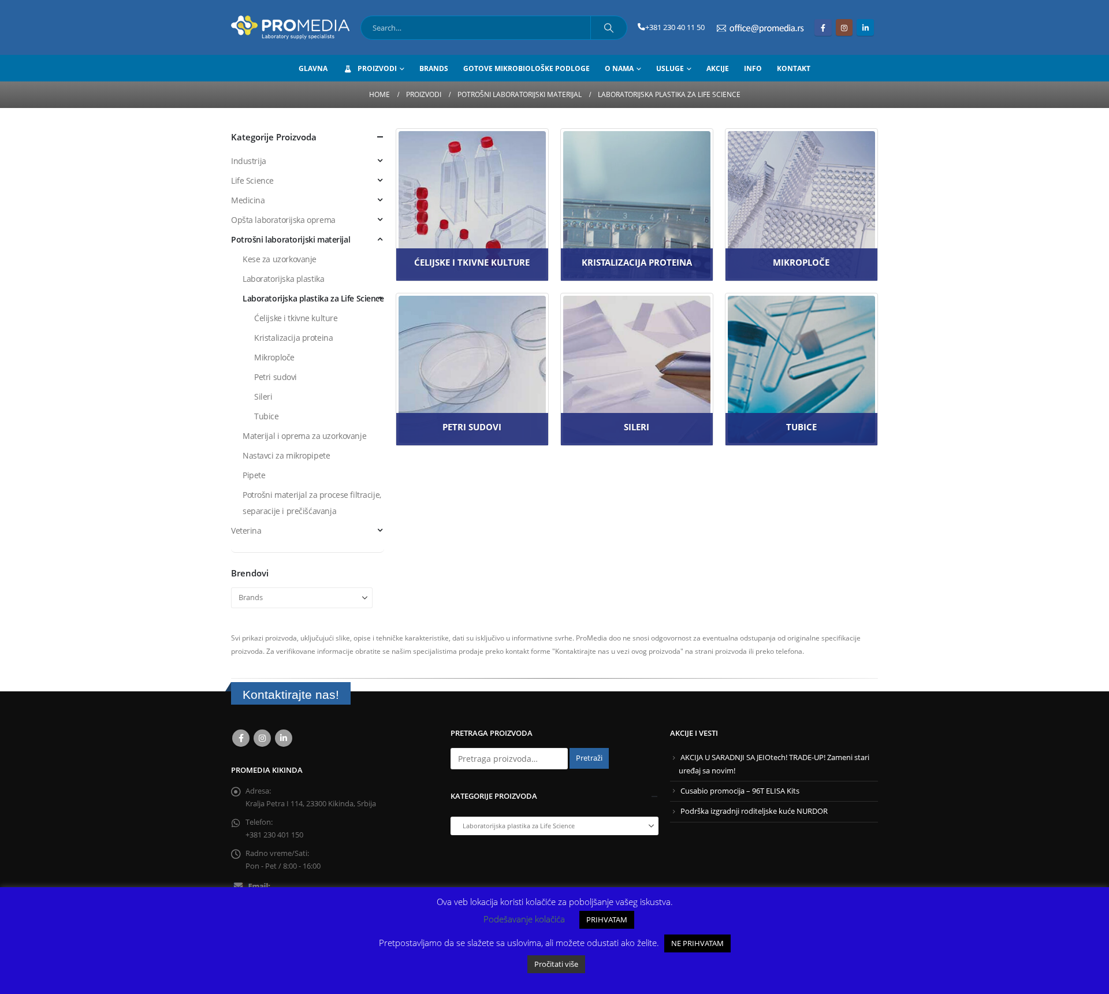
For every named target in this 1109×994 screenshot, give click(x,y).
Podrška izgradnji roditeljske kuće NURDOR (754, 811)
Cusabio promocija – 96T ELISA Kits (739, 791)
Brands (433, 68)
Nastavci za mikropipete (286, 455)
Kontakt (793, 68)
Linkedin (283, 738)
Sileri (263, 396)
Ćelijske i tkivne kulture (296, 317)
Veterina (246, 530)
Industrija (248, 160)
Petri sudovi (275, 376)
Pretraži (589, 758)
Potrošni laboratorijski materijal (290, 239)
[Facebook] (822, 27)
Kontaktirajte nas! (291, 694)
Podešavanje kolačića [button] (524, 919)
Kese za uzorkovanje (280, 259)
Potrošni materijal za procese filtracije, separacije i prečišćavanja (312, 502)
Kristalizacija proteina (293, 337)
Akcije (717, 68)
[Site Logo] (290, 27)
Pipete (254, 475)
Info (753, 68)
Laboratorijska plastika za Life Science (313, 298)
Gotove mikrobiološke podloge (526, 68)
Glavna (313, 68)
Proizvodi (377, 68)
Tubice (266, 416)
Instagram (262, 738)
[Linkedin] (865, 27)
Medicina (248, 200)
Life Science (252, 180)
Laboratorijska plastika (283, 278)
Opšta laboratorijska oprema (283, 219)
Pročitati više (556, 964)
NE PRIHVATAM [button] (697, 943)
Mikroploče (274, 357)
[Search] (609, 27)
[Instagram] (844, 27)
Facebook (241, 738)
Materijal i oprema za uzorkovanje (304, 435)
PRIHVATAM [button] (606, 919)
